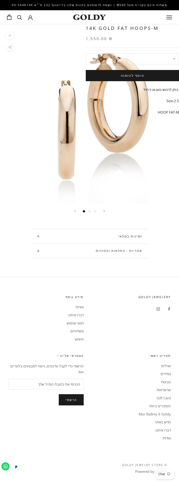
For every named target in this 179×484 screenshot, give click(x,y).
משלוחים (77, 331)
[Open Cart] (9, 17)
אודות (80, 307)
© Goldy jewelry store (144, 465)
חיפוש (79, 339)
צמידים (166, 373)
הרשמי (71, 400)
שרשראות (164, 389)
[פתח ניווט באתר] (169, 17)
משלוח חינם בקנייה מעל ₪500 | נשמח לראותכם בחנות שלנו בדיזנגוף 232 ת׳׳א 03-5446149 (89, 5)
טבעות (166, 382)
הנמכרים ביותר (160, 406)
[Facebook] (169, 309)
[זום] (10, 35)
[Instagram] (158, 309)
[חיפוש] (19, 17)
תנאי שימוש (75, 323)
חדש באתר (163, 422)
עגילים (166, 365)
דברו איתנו (76, 315)
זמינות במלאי (130, 236)
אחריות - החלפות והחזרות (119, 251)
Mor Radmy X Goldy (155, 414)
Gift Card (164, 398)
